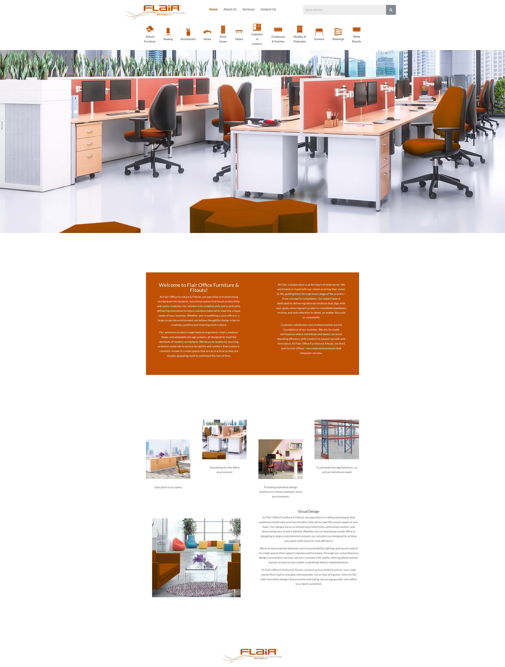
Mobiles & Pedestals (300, 39)
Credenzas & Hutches (278, 39)
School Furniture (149, 39)
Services (248, 9)
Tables (239, 39)
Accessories (188, 39)
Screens (319, 39)
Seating (168, 39)
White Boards (356, 39)
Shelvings (338, 39)
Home (213, 9)
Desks (207, 39)
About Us (230, 9)
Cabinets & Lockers (257, 39)
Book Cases (223, 39)
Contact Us (268, 9)
